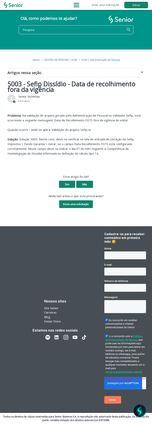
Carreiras (50, 312)
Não (84, 184)
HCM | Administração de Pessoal (100, 60)
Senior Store (52, 321)
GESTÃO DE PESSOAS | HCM (60, 60)
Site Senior (51, 308)
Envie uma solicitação (105, 5)
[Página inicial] (13, 5)
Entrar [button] (136, 5)
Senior (36, 60)
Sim (67, 184)
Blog (47, 317)
